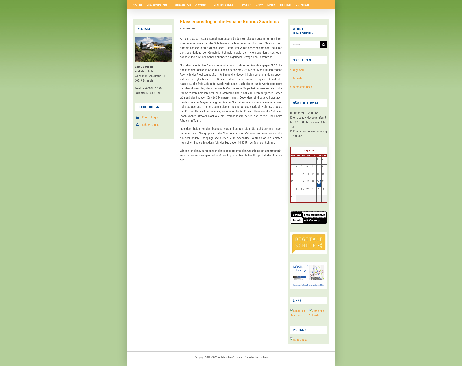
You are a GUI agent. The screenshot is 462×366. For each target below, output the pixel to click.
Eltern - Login (150, 117)
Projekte (297, 78)
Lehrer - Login (150, 125)
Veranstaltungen (302, 87)
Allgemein (298, 70)
